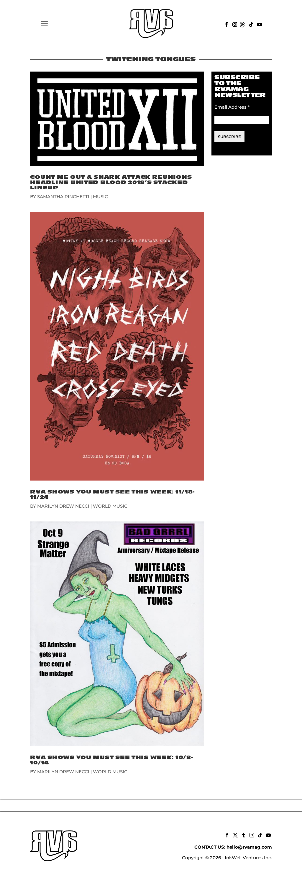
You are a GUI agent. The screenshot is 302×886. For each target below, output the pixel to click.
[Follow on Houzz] (242, 24)
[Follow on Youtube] (259, 24)
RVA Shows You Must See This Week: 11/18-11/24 (112, 494)
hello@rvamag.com (249, 847)
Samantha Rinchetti (63, 196)
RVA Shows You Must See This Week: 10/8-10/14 (111, 760)
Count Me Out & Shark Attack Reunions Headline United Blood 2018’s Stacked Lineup (111, 182)
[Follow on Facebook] (226, 24)
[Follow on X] (235, 834)
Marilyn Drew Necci (63, 506)
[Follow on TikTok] (251, 24)
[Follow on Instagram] (234, 24)
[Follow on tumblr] (243, 834)
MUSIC (100, 196)
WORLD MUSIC (110, 506)
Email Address (232, 107)
